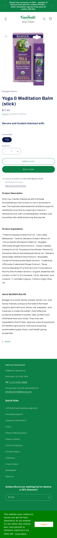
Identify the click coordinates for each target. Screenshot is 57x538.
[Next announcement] (52, 6)
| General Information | (15, 421)
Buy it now (28, 169)
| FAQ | (8, 427)
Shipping (5, 114)
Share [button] (7, 342)
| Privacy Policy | (12, 452)
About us (9, 477)
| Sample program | (14, 414)
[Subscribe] (48, 497)
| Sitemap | (10, 458)
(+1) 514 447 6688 (18, 382)
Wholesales (10, 470)
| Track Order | (11, 464)
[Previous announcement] (5, 6)
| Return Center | (12, 439)
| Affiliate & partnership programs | (21, 408)
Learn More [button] (21, 534)
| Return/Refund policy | (16, 433)
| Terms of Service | (14, 445)
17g (7, 140)
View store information (15, 186)
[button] (6, 19)
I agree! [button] (44, 524)
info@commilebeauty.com (18, 392)
